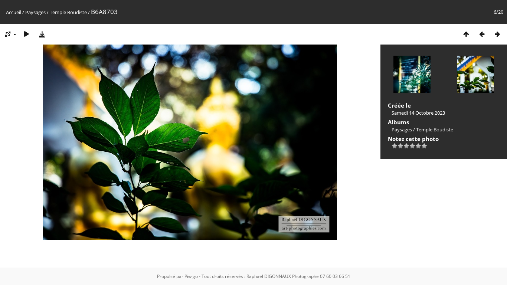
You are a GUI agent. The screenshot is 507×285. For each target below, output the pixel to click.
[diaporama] (26, 34)
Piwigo (191, 276)
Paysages (35, 12)
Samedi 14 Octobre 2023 (418, 112)
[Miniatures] (466, 34)
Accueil (13, 12)
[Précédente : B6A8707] (482, 34)
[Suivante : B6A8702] (497, 34)
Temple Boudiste (68, 12)
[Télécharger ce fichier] (42, 34)
